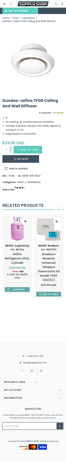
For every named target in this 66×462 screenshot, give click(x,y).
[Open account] (62, 4)
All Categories (18, 10)
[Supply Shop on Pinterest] (32, 371)
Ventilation (34, 182)
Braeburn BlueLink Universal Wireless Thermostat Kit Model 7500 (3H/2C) (48, 267)
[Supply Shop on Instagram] (41, 371)
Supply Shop (32, 441)
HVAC (20, 182)
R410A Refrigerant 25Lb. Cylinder (17, 258)
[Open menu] (4, 4)
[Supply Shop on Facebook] (22, 371)
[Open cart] (57, 4)
